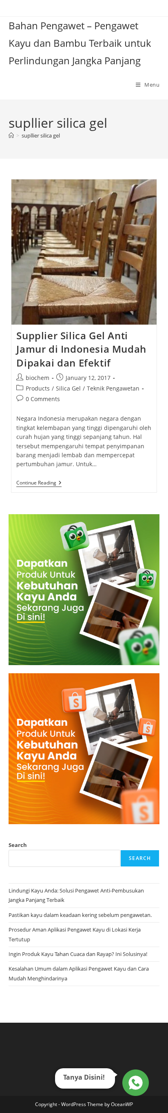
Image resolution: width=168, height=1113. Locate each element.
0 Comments (43, 399)
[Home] (11, 135)
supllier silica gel (41, 135)
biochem (37, 378)
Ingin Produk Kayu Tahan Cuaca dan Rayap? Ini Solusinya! (78, 954)
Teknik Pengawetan (113, 388)
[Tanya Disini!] (134, 1080)
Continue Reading (39, 483)
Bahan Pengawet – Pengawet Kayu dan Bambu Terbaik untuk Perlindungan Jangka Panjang (80, 43)
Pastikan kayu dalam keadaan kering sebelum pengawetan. (80, 915)
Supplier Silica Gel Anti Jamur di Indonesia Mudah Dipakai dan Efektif (81, 349)
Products (38, 388)
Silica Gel (68, 388)
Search (18, 845)
